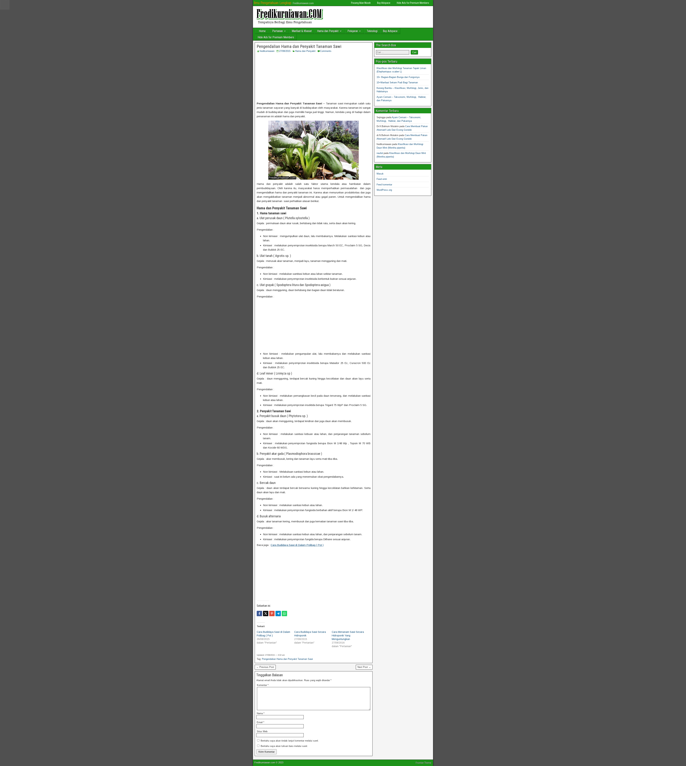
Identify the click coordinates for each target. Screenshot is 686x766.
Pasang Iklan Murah (361, 2)
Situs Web (262, 731)
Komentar (263, 685)
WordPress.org (384, 190)
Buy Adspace (383, 2)
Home (262, 31)
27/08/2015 (284, 51)
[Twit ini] (265, 613)
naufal (380, 153)
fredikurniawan (267, 51)
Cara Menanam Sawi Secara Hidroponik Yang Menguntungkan (348, 635)
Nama (260, 713)
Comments (325, 51)
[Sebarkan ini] (259, 613)
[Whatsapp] (284, 613)
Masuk (380, 173)
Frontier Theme (423, 762)
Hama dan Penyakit (328, 31)
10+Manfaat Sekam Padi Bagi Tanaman (397, 82)
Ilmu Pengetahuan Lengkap (272, 3)
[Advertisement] (313, 77)
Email (260, 722)
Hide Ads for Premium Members (413, 2)
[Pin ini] (272, 613)
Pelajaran (352, 31)
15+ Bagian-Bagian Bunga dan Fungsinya (398, 77)
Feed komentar (384, 184)
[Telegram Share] (278, 613)
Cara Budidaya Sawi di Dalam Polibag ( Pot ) (297, 544)
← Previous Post (265, 667)
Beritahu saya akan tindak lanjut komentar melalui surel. (290, 740)
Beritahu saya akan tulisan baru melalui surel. (284, 746)
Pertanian (277, 31)
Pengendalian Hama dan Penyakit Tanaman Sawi (299, 46)
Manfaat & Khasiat (302, 31)
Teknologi (372, 31)
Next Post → (364, 667)
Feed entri (382, 179)
